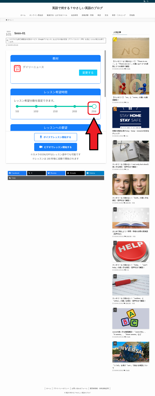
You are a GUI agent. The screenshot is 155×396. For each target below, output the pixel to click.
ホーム (48, 388)
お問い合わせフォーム (79, 388)
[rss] (144, 1)
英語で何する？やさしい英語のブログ (77, 8)
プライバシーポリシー (61, 388)
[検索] (147, 1)
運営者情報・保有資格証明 (99, 388)
